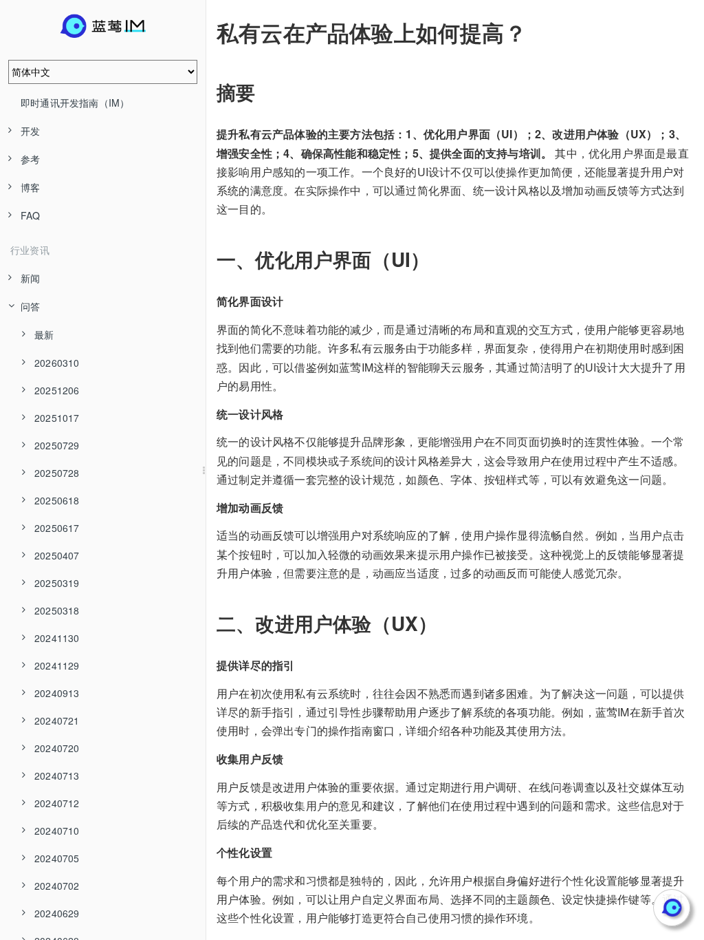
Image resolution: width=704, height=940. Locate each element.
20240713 (57, 775)
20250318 (57, 610)
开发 (30, 131)
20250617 (57, 528)
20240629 (57, 913)
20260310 (57, 363)
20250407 (57, 555)
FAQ (31, 215)
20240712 (57, 803)
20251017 (57, 418)
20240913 (57, 693)
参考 (30, 159)
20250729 (57, 445)
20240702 (57, 886)
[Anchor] (207, 32)
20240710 (57, 830)
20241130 (57, 638)
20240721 (57, 720)
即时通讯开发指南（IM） (75, 102)
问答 (30, 306)
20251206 (57, 390)
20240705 (57, 858)
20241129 (57, 665)
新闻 (30, 278)
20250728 (57, 473)
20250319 (57, 583)
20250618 (57, 500)
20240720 (57, 748)
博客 (30, 187)
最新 (44, 334)
